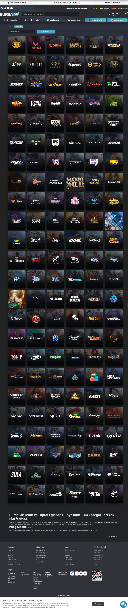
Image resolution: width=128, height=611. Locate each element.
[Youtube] (81, 573)
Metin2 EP (97, 562)
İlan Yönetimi (68, 562)
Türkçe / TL (123, 8)
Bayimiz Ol (11, 557)
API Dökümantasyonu (14, 564)
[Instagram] (77, 573)
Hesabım (67, 553)
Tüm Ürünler (11, 555)
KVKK (37, 560)
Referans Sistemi (12, 562)
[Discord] (85, 573)
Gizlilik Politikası (40, 550)
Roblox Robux (97, 560)
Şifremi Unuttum (69, 550)
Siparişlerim (68, 560)
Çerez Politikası (40, 562)
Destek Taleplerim (70, 564)
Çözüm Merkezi (12, 560)
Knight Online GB (98, 555)
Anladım (98, 604)
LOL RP (96, 564)
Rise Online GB (98, 557)
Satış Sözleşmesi (41, 555)
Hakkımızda (11, 550)
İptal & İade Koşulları (42, 557)
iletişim (10, 553)
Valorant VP (97, 553)
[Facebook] (72, 573)
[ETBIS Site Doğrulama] (105, 576)
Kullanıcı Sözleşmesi (42, 553)
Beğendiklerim (69, 557)
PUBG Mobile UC (98, 550)
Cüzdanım (68, 555)
